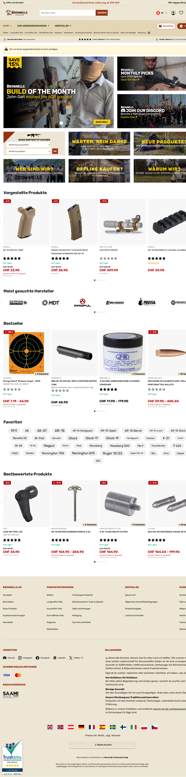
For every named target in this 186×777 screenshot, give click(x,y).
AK (27, 430)
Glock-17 (92, 438)
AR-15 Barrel (133, 430)
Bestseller (13, 323)
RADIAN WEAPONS (58, 529)
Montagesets (104, 273)
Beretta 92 (20, 438)
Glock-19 (112, 438)
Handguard (132, 438)
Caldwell (7, 378)
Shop (6, 26)
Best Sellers (8, 602)
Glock (73, 438)
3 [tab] (100, 282)
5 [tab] (105, 281)
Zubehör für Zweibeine (10, 555)
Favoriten (12, 422)
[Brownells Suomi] (123, 727)
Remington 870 (83, 453)
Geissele (56, 438)
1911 (14, 431)
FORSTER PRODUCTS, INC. (110, 529)
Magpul (49, 446)
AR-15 (60, 431)
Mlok (78, 445)
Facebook (45, 658)
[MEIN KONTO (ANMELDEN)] (174, 13)
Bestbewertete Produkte (27, 474)
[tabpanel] (58, 92)
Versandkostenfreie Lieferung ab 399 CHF (96, 2)
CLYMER (151, 529)
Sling (166, 453)
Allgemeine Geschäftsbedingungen (141, 602)
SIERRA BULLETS (155, 378)
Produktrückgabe (133, 608)
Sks (153, 453)
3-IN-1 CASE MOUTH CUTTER (114, 532)
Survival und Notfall (81, 622)
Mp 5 (140, 445)
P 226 (177, 445)
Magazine (58, 33)
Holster (150, 438)
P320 (15, 453)
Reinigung (142, 33)
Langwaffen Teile (16, 33)
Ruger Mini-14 (136, 453)
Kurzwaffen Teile (31, 33)
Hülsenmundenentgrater (108, 557)
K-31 (166, 438)
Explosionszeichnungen (31, 26)
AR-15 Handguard (82, 430)
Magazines (55, 273)
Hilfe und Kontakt (15, 2)
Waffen (5, 33)
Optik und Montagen (128, 33)
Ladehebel (55, 557)
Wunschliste (182, 13)
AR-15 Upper (109, 430)
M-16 (33, 445)
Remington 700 (53, 453)
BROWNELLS (56, 378)
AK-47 (42, 431)
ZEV (98, 460)
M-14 (18, 445)
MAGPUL (6, 247)
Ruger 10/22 (112, 453)
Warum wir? (130, 595)
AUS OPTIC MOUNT (109, 250)
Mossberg (96, 445)
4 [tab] (103, 282)
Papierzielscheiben (9, 407)
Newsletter (8, 622)
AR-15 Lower (156, 430)
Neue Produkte (10, 608)
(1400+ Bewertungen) (106, 39)
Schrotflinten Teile (46, 33)
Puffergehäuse (56, 405)
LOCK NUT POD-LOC (13, 532)
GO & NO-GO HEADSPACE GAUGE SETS (167, 532)
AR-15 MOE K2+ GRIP (13, 250)
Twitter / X (78, 658)
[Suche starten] (102, 13)
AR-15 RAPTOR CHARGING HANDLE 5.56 (70, 532)
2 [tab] (98, 282)
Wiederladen (68, 33)
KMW (5, 529)
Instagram (27, 658)
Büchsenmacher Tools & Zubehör (106, 33)
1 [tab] (61, 123)
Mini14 (65, 445)
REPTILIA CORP (106, 247)
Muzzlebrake (158, 445)
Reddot (30, 453)
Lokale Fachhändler (134, 615)
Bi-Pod (39, 438)
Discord (11, 658)
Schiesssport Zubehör (83, 33)
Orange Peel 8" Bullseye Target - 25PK (21, 381)
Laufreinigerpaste (106, 404)
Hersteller (62, 26)
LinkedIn (62, 658)
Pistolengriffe (7, 276)
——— (149, 32)
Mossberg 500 (119, 445)
